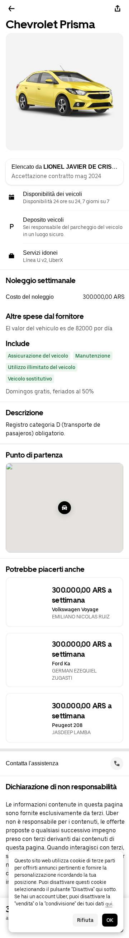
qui (108, 903)
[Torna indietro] (11, 8)
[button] (67, 297)
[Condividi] (117, 8)
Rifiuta (85, 920)
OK (109, 920)
